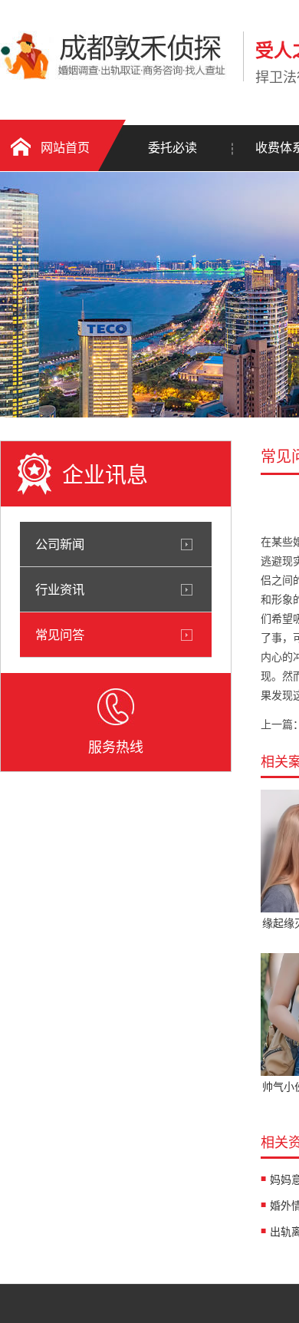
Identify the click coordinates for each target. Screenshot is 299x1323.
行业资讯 (59, 589)
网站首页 (65, 147)
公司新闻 (59, 544)
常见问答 (59, 635)
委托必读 (172, 147)
